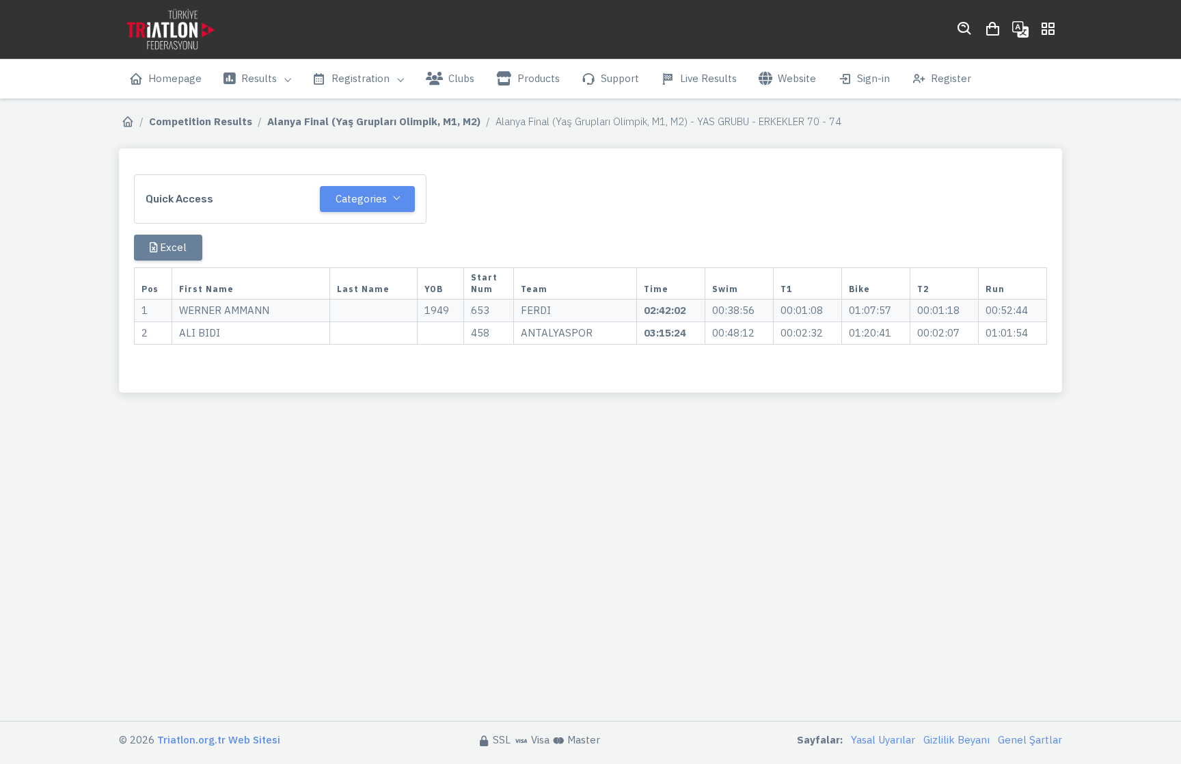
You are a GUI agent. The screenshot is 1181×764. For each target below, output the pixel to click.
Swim (725, 289)
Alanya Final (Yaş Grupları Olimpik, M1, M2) (373, 121)
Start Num (484, 283)
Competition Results (200, 121)
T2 (923, 289)
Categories (361, 198)
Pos (150, 289)
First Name (206, 289)
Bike (859, 289)
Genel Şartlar (1030, 739)
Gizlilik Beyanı (956, 739)
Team (534, 289)
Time (656, 289)
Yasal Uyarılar (883, 739)
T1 (786, 289)
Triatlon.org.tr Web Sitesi (218, 739)
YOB (433, 289)
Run (995, 289)
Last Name (363, 289)
